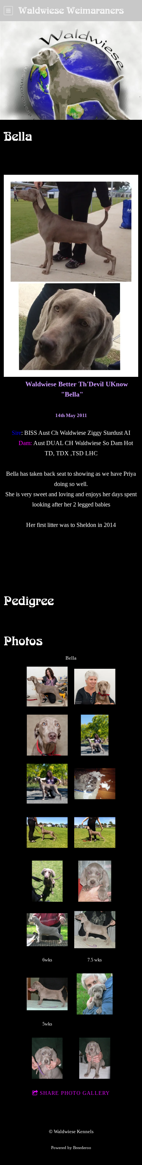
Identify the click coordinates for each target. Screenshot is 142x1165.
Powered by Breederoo (71, 1147)
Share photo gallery (75, 1093)
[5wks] (47, 993)
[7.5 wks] (94, 929)
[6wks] (47, 929)
